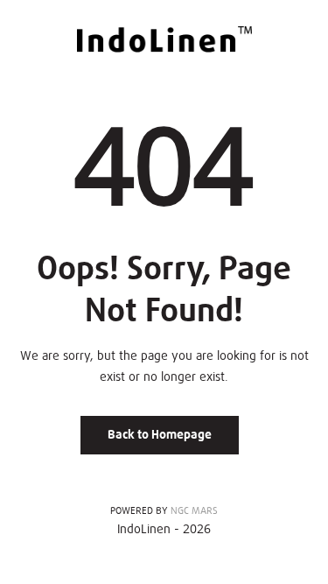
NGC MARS (194, 510)
